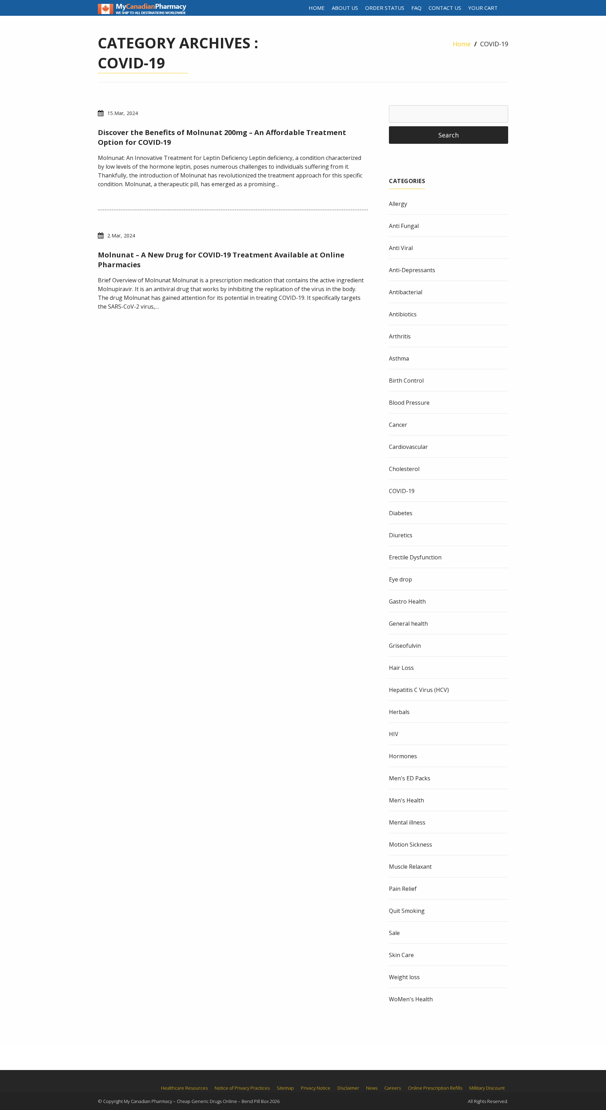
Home (317, 7)
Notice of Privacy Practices (242, 1088)
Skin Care (401, 955)
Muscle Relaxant (410, 866)
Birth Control (406, 380)
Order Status (384, 7)
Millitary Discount (487, 1088)
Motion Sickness (410, 844)
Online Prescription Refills (435, 1088)
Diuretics (400, 535)
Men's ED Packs (409, 778)
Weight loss (404, 977)
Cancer (398, 425)
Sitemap (285, 1088)
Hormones (403, 756)
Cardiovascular (408, 447)
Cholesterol (404, 469)
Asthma (399, 358)
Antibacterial (405, 292)
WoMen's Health (411, 999)
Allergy (398, 204)
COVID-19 (402, 491)
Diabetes (400, 513)
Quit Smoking (407, 911)
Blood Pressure (409, 402)
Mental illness (407, 822)
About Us (345, 7)
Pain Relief (403, 889)
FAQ (416, 7)
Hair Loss (401, 668)
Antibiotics (403, 314)
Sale (394, 933)
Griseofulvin (405, 646)
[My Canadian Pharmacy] (142, 12)
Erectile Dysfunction (415, 557)
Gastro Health (407, 601)
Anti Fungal (404, 226)
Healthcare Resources (184, 1088)
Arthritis (400, 336)
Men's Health (406, 800)
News (371, 1088)
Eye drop (400, 579)
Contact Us (445, 7)
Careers (392, 1088)
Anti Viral (401, 248)
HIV (393, 734)
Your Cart (483, 7)
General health (408, 623)
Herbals (399, 712)
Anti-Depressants (412, 270)
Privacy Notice (315, 1088)
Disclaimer (348, 1088)
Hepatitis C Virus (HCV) (419, 690)
